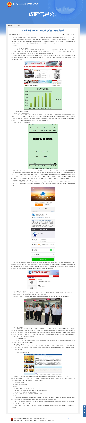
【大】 (64, 34)
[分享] (84, 410)
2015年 (18, 25)
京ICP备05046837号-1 (19, 420)
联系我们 (16, 418)
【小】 (70, 34)
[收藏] (84, 406)
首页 (14, 25)
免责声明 (21, 418)
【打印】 (75, 34)
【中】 (67, 34)
